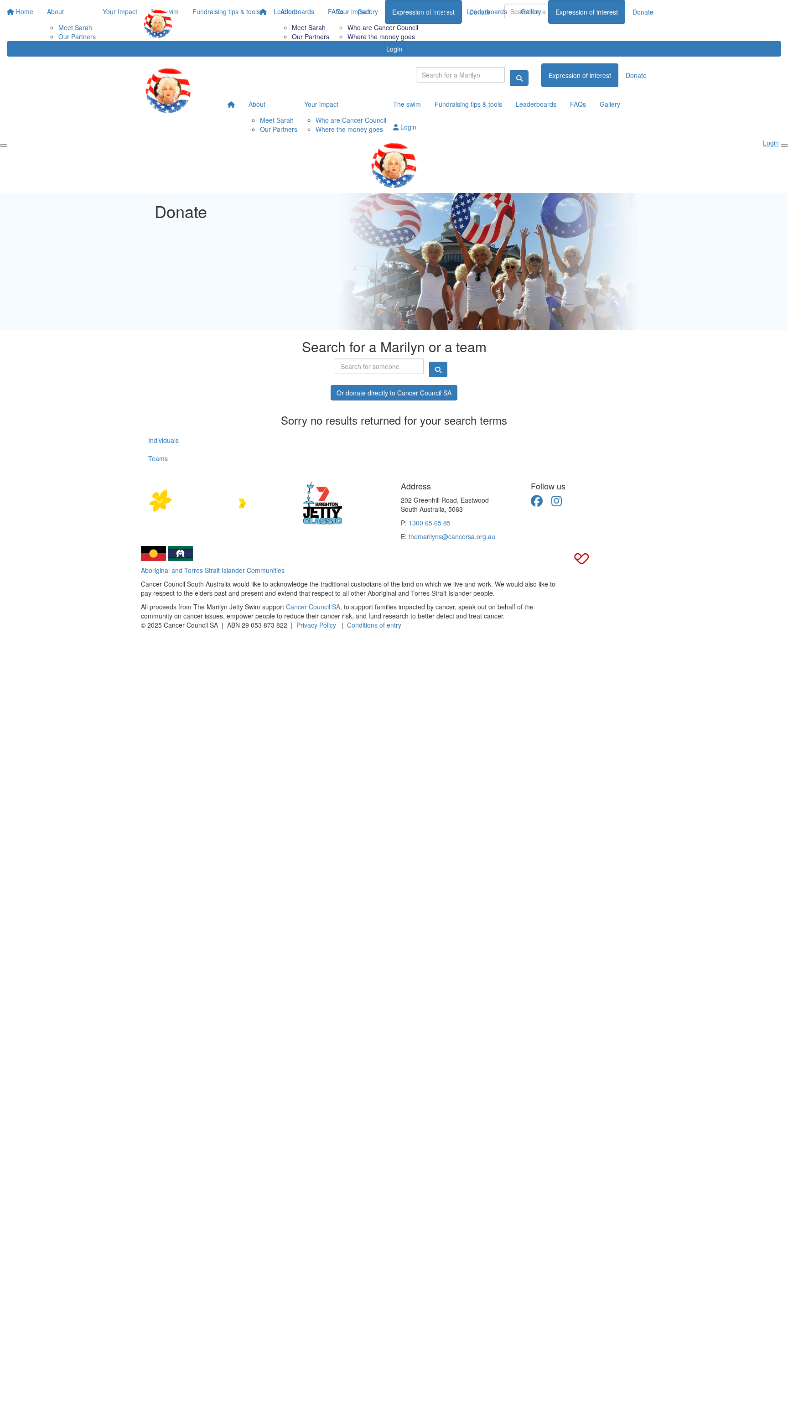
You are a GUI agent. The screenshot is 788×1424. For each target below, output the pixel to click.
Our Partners (310, 36)
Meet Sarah (309, 27)
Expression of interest (586, 11)
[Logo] (158, 24)
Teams (158, 458)
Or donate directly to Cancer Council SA (394, 392)
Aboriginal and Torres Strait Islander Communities (213, 570)
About (288, 11)
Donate (642, 11)
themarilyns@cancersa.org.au (452, 536)
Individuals (163, 440)
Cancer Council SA (313, 606)
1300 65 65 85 (430, 522)
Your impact (353, 11)
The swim (439, 11)
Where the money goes (381, 36)
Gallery (531, 11)
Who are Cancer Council (382, 27)
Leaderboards (487, 11)
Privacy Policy (316, 624)
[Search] (519, 78)
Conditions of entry (374, 624)
